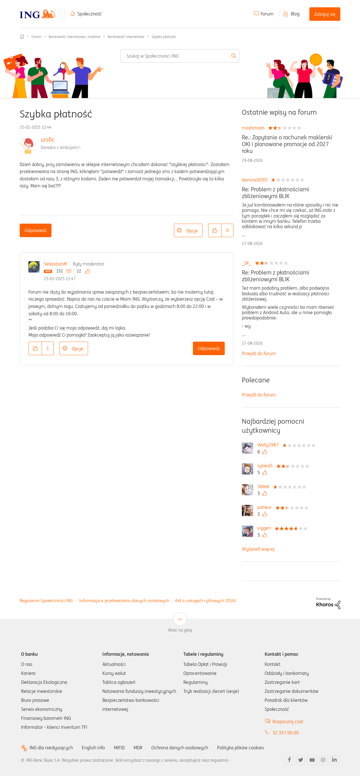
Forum (267, 14)
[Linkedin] (334, 760)
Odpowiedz (35, 230)
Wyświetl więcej (258, 549)
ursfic (48, 139)
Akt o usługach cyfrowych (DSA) (205, 600)
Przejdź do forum (259, 353)
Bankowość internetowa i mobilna (74, 37)
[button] (215, 230)
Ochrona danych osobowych (179, 747)
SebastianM (55, 264)
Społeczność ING (22, 36)
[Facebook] (289, 760)
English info (93, 747)
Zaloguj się (325, 14)
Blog (295, 14)
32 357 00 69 (286, 733)
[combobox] (180, 56)
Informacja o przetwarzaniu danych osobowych (124, 600)
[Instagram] (323, 760)
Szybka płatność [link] (164, 37)
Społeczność (89, 14)
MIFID (119, 747)
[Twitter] (300, 760)
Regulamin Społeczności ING (46, 600)
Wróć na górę (180, 630)
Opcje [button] (192, 230)
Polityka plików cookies (240, 747)
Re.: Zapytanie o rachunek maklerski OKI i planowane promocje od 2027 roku (287, 144)
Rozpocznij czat (288, 721)
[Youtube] (311, 760)
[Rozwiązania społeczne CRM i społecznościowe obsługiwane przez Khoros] (328, 603)
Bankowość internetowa (126, 37)
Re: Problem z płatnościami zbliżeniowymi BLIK (275, 192)
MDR (138, 747)
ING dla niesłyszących (51, 747)
